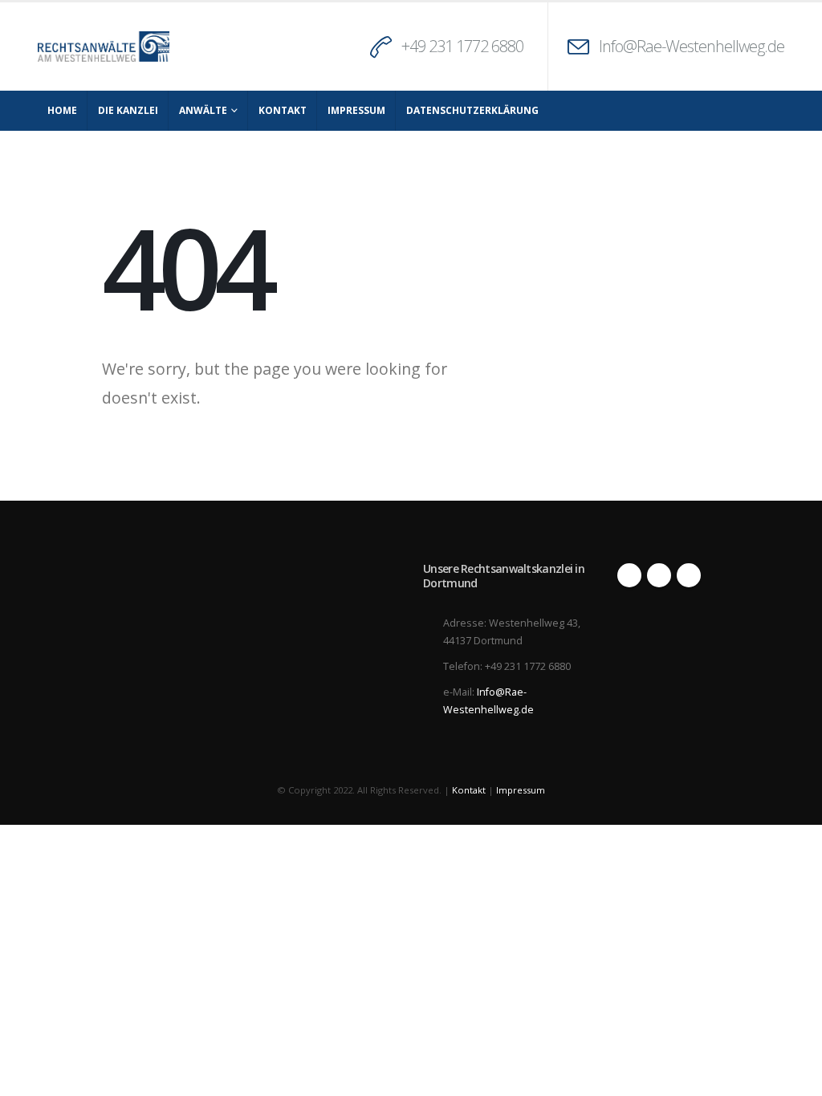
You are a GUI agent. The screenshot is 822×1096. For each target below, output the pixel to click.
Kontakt (282, 110)
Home (62, 110)
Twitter (659, 575)
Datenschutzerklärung (472, 110)
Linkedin (689, 575)
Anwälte (203, 110)
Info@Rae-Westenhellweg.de (691, 46)
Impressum (356, 110)
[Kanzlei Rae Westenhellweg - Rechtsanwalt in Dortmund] (103, 46)
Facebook (629, 575)
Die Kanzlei (128, 110)
